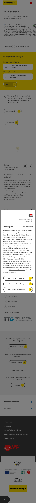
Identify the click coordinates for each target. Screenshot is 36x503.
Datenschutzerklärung (25, 220)
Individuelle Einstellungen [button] (16, 284)
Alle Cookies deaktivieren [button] (16, 289)
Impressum (29, 221)
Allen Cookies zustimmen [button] (16, 278)
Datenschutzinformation (17, 270)
